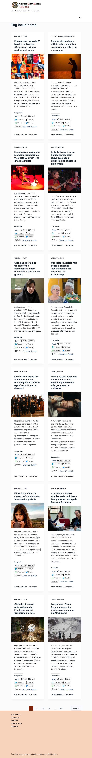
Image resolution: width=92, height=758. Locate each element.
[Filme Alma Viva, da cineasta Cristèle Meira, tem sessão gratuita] (27, 515)
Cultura (24, 36)
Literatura (55, 258)
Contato (14, 726)
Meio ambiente (69, 36)
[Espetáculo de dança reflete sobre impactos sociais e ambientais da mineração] (64, 66)
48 (61, 708)
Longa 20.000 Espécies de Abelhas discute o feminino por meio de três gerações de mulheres (64, 382)
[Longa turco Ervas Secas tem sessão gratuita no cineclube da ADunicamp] (64, 629)
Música (61, 147)
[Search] (80, 18)
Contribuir (15, 718)
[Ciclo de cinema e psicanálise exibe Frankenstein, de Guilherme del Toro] (27, 629)
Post (17, 116)
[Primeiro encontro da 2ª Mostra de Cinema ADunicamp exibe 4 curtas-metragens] (27, 66)
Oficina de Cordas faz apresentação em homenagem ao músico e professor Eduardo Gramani (27, 382)
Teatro (24, 147)
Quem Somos (15, 715)
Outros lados (16, 723)
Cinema (17, 36)
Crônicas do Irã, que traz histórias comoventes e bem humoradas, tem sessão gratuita (27, 268)
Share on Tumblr (30, 126)
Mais (62, 258)
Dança (60, 36)
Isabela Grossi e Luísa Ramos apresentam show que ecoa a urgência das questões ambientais (63, 158)
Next (75, 708)
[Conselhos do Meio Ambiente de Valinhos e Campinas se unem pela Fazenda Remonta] (64, 518)
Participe (14, 720)
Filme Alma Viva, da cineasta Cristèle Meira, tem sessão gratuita (27, 496)
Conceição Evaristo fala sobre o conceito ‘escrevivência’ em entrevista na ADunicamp (64, 268)
